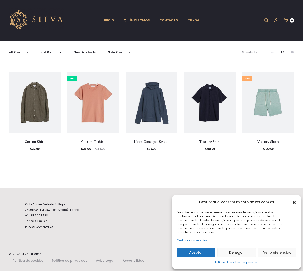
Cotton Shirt (35, 141)
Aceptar (196, 252)
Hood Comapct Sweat (151, 141)
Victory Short (268, 141)
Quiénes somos (137, 20)
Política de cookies (227, 262)
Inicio (109, 20)
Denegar (236, 252)
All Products (18, 52)
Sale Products (119, 52)
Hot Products (51, 52)
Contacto (168, 20)
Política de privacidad (70, 260)
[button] (294, 202)
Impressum (250, 262)
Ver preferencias (277, 252)
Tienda (193, 20)
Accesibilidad (133, 260)
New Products (85, 52)
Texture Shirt (210, 141)
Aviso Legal (105, 260)
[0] (286, 20)
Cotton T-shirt (93, 141)
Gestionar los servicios (192, 240)
